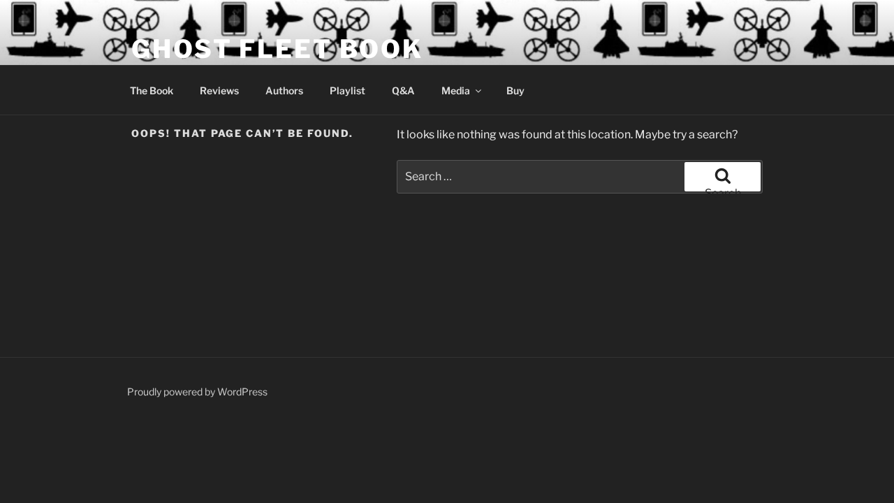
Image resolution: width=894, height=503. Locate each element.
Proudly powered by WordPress (197, 392)
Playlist (347, 90)
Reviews (219, 90)
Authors (284, 90)
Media (455, 90)
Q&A (403, 90)
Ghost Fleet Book (277, 49)
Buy (515, 90)
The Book (151, 90)
